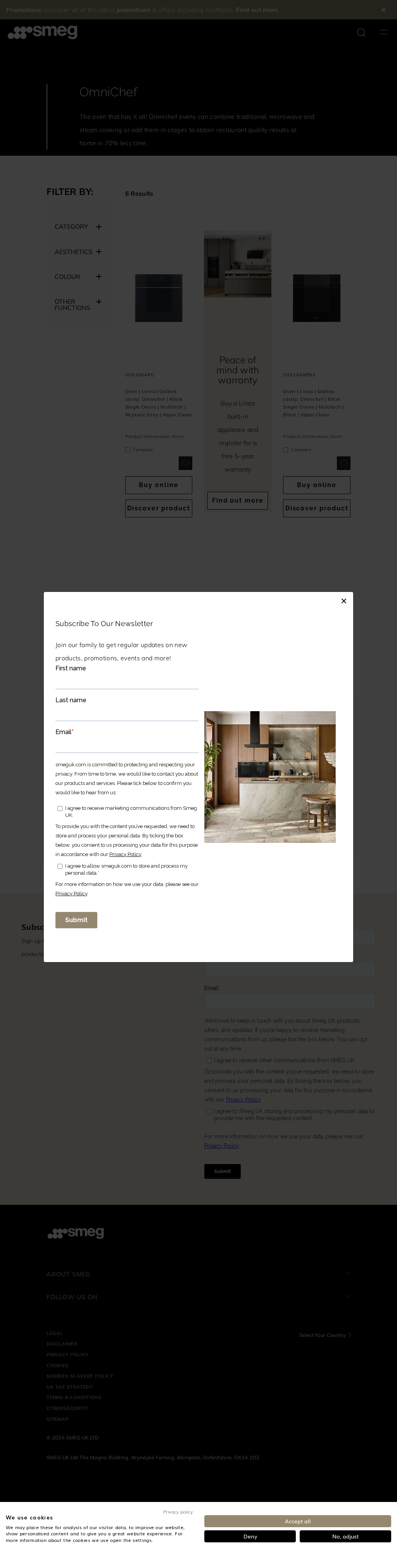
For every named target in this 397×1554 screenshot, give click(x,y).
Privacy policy (178, 1511)
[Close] (344, 600)
